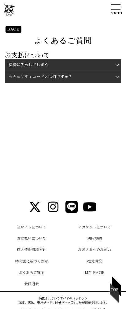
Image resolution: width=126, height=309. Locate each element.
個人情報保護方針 (31, 250)
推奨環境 (94, 261)
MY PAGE (95, 273)
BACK (13, 29)
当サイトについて (31, 227)
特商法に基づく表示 (31, 261)
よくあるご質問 (31, 273)
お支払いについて (31, 238)
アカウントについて (94, 227)
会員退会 (31, 284)
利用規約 (94, 238)
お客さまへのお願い (94, 250)
